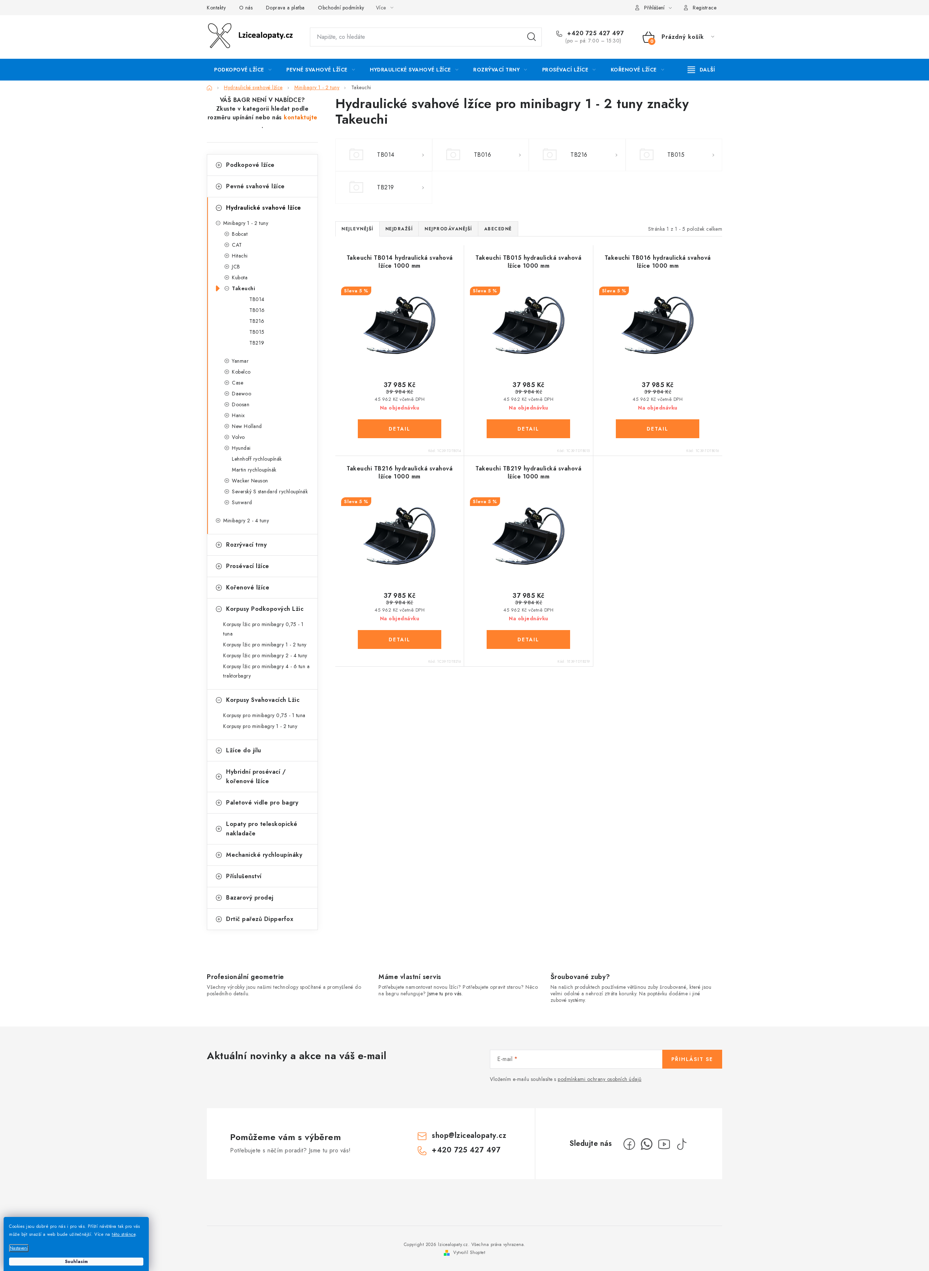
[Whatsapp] (646, 1144)
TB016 (257, 310)
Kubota (239, 277)
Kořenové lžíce (247, 587)
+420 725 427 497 (594, 33)
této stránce (123, 1234)
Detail (399, 428)
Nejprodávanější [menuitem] (448, 229)
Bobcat (239, 234)
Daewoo (241, 393)
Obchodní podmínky (341, 7)
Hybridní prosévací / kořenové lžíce (256, 776)
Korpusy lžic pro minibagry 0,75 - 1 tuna (263, 629)
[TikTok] (681, 1144)
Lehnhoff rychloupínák (257, 458)
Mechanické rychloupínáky (264, 855)
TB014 (257, 299)
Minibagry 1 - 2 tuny (245, 223)
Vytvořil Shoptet (469, 1252)
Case (237, 382)
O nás (246, 7)
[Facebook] (629, 1144)
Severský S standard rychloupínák (270, 491)
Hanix (238, 415)
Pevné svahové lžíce (255, 186)
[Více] (701, 70)
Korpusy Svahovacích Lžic (262, 700)
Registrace (704, 7)
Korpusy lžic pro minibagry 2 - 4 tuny (265, 655)
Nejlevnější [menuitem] (357, 229)
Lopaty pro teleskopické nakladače (262, 829)
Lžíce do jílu (243, 750)
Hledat (531, 37)
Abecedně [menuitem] (498, 229)
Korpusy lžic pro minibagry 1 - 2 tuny (265, 644)
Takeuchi (243, 288)
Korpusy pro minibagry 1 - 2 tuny (260, 726)
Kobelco (241, 371)
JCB (236, 266)
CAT (237, 244)
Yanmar (240, 361)
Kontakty (216, 7)
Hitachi (240, 255)
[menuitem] (243, 70)
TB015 (257, 332)
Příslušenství (244, 876)
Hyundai (241, 448)
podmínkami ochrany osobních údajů (600, 1079)
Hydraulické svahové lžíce (263, 207)
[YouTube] (664, 1144)
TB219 (257, 342)
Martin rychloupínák (254, 469)
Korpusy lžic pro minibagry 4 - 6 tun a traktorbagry (266, 671)
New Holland (247, 426)
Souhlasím (76, 1261)
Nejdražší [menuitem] (399, 229)
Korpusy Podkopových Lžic (264, 609)
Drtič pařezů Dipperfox (259, 919)
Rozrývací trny (246, 544)
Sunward (242, 502)
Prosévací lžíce (247, 566)
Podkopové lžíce (250, 165)
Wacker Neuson (250, 480)
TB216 (257, 321)
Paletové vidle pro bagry (262, 802)
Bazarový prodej (250, 897)
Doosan (240, 404)
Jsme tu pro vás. (445, 993)
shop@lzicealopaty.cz (469, 1135)
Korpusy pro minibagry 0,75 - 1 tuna (264, 715)
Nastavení (19, 1248)
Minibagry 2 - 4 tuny (246, 520)
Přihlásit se (692, 1059)
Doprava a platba (285, 7)
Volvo (238, 437)
